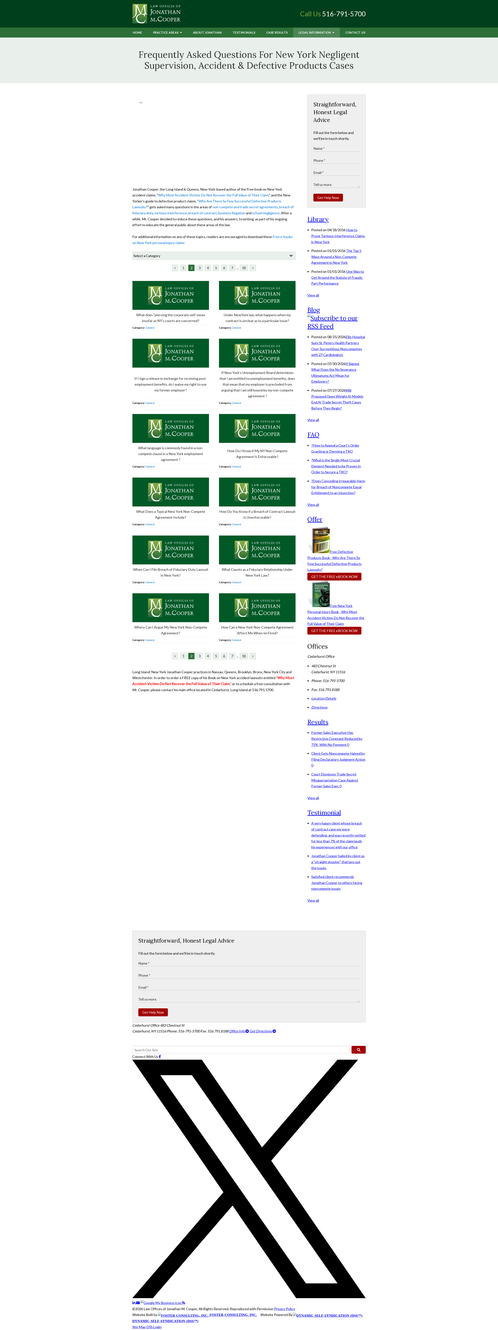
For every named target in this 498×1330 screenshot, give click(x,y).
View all (313, 295)
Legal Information (315, 32)
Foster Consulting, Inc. (233, 1315)
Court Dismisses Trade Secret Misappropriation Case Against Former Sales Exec (334, 780)
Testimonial (324, 813)
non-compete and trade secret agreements (245, 207)
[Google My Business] (161, 1303)
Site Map (139, 1327)
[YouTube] (138, 1303)
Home (137, 32)
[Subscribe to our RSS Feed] (336, 326)
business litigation (231, 213)
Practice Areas (166, 32)
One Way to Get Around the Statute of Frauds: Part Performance (337, 277)
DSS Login (154, 1327)
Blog (313, 310)
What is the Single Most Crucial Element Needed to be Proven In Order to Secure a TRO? (336, 466)
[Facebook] (160, 1056)
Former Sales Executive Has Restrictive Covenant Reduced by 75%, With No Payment (336, 738)
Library (318, 219)
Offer (315, 519)
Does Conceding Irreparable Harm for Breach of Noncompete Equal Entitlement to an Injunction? (338, 487)
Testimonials (244, 32)
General (150, 327)
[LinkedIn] (134, 1303)
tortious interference (170, 213)
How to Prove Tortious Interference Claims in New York (338, 236)
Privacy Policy (284, 1309)
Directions (319, 707)
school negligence (266, 213)
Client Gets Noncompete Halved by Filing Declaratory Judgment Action (338, 759)
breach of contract (202, 213)
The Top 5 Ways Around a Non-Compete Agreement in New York (336, 257)
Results (277, 32)
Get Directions (261, 1031)
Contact (355, 32)
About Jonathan (207, 32)
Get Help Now (328, 197)
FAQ (313, 435)
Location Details (323, 698)
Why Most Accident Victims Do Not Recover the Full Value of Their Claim (213, 195)
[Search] (359, 1050)
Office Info (237, 1031)
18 (244, 268)
